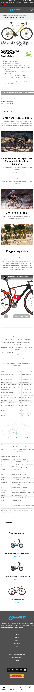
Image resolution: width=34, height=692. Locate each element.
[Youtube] (17, 670)
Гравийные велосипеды (20, 15)
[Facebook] (9, 670)
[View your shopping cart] (31, 10)
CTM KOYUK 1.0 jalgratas (17, 599)
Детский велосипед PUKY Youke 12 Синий (17, 553)
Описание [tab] (8, 111)
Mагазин (4, 689)
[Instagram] (13, 670)
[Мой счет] (13, 687)
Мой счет (12, 689)
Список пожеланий (30, 689)
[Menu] (2, 10)
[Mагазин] (4, 687)
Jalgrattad (10, 15)
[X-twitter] (21, 670)
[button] (29, 25)
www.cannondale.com (7, 512)
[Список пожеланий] (30, 687)
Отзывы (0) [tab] (8, 522)
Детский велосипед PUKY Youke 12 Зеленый (17, 576)
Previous (31, 44)
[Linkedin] (25, 670)
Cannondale (9, 101)
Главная (4, 15)
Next (31, 42)
